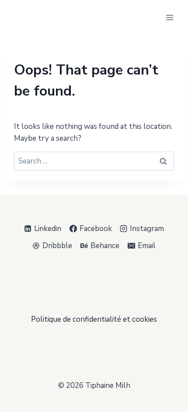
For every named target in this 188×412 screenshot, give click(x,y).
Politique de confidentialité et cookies (94, 319)
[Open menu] (169, 17)
